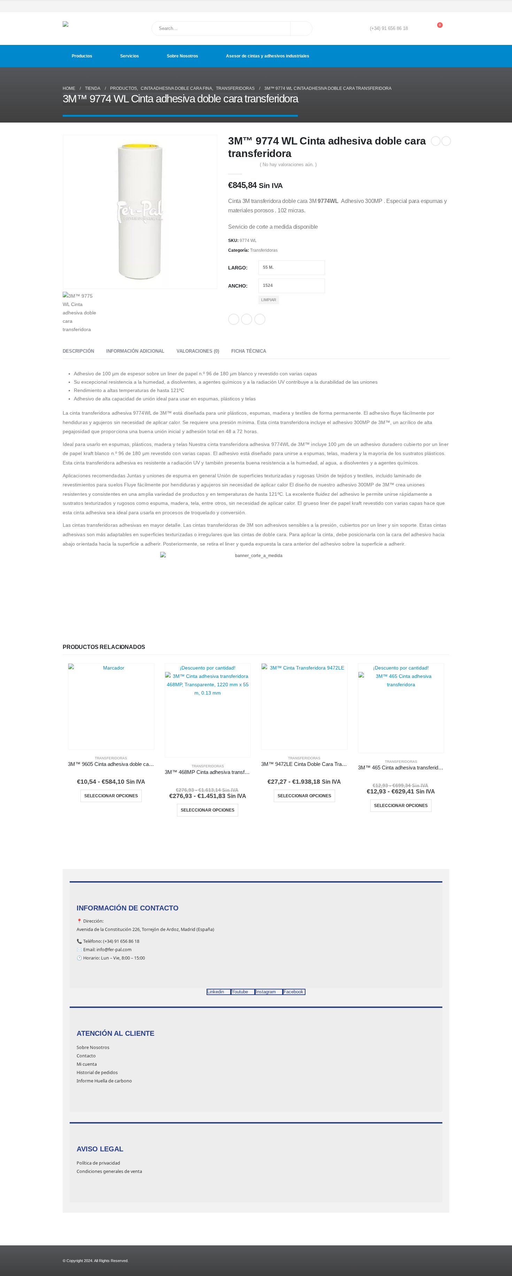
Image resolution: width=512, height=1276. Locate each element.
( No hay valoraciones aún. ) (288, 164)
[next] (446, 141)
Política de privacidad (98, 1163)
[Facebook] (415, 6)
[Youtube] (424, 6)
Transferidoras (264, 250)
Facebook (233, 319)
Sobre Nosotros (182, 56)
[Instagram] (435, 6)
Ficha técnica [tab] (248, 351)
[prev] (436, 141)
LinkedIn (246, 319)
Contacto (86, 1056)
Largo (237, 268)
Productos (82, 56)
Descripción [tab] (78, 351)
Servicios (129, 56)
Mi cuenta (87, 1064)
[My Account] (418, 28)
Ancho (237, 286)
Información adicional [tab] (135, 351)
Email (259, 319)
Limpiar (268, 300)
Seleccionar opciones (111, 795)
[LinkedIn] (444, 6)
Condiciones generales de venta (109, 1171)
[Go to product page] (111, 706)
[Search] (301, 29)
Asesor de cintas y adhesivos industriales (267, 56)
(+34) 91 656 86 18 (389, 28)
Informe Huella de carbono (104, 1081)
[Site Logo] (80, 28)
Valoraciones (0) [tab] (198, 351)
